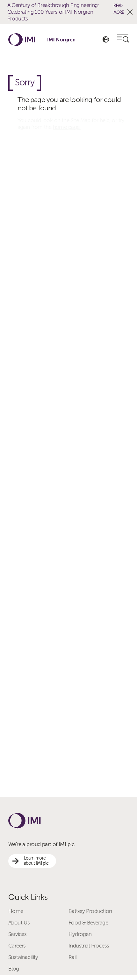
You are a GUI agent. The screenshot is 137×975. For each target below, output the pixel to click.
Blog (13, 969)
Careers (17, 946)
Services (17, 934)
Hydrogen (79, 934)
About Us (19, 923)
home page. (67, 127)
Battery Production (90, 911)
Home (15, 911)
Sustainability (23, 957)
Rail (72, 957)
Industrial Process (88, 946)
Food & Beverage (88, 923)
